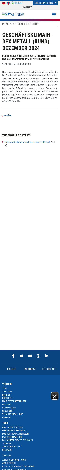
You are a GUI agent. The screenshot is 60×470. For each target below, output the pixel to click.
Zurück (8, 115)
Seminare (7, 450)
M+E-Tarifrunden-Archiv (14, 430)
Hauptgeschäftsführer (14, 401)
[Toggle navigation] (54, 14)
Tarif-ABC (7, 443)
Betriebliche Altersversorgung (18, 466)
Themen (6, 455)
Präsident (7, 398)
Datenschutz (48, 369)
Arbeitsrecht (9, 463)
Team (5, 388)
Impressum (29, 369)
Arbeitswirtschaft (12, 446)
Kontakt (27, 7)
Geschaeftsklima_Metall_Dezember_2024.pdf (27, 141)
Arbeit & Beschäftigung (14, 460)
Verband (7, 384)
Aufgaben (7, 391)
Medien (21, 24)
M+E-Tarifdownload (12, 437)
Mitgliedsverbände (44, 3)
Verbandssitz (9, 407)
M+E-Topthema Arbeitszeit (15, 434)
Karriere (6, 417)
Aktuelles (33, 24)
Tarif (5, 423)
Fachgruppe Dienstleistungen (17, 440)
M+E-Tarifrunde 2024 (12, 427)
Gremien (6, 404)
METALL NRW (8, 24)
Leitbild (6, 395)
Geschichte (8, 411)
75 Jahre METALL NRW (12, 414)
